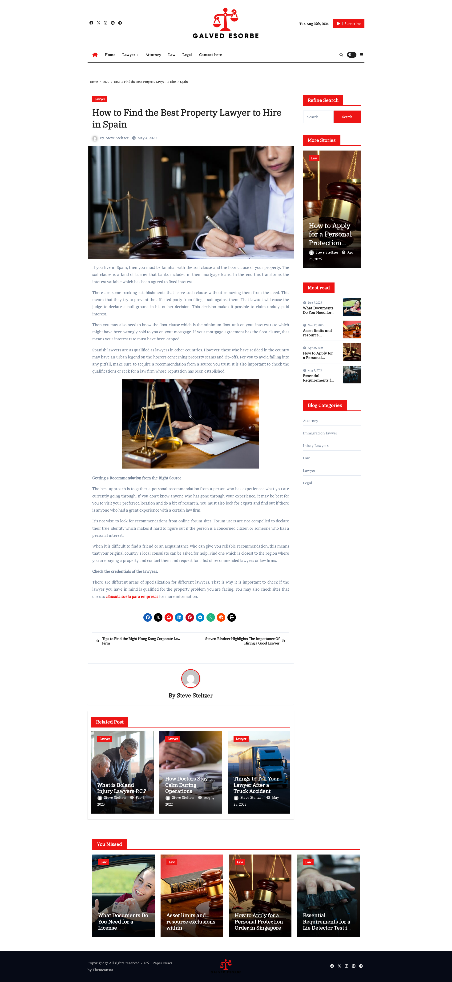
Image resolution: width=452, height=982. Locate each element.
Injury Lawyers (316, 445)
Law (172, 54)
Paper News (162, 963)
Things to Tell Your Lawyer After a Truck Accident (256, 784)
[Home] (95, 54)
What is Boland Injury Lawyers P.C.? (121, 787)
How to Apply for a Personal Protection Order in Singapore (330, 242)
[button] (361, 54)
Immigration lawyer (320, 433)
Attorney (153, 54)
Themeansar (103, 969)
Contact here (210, 54)
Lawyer (129, 54)
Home (110, 54)
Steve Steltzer (117, 137)
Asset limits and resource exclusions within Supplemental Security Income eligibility (190, 931)
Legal (187, 54)
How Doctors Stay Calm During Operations (186, 784)
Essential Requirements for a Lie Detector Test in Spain (319, 382)
